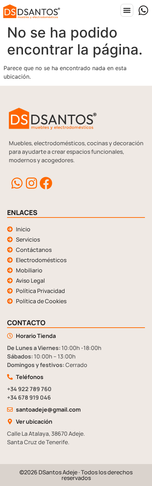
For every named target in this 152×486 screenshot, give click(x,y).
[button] (127, 10)
